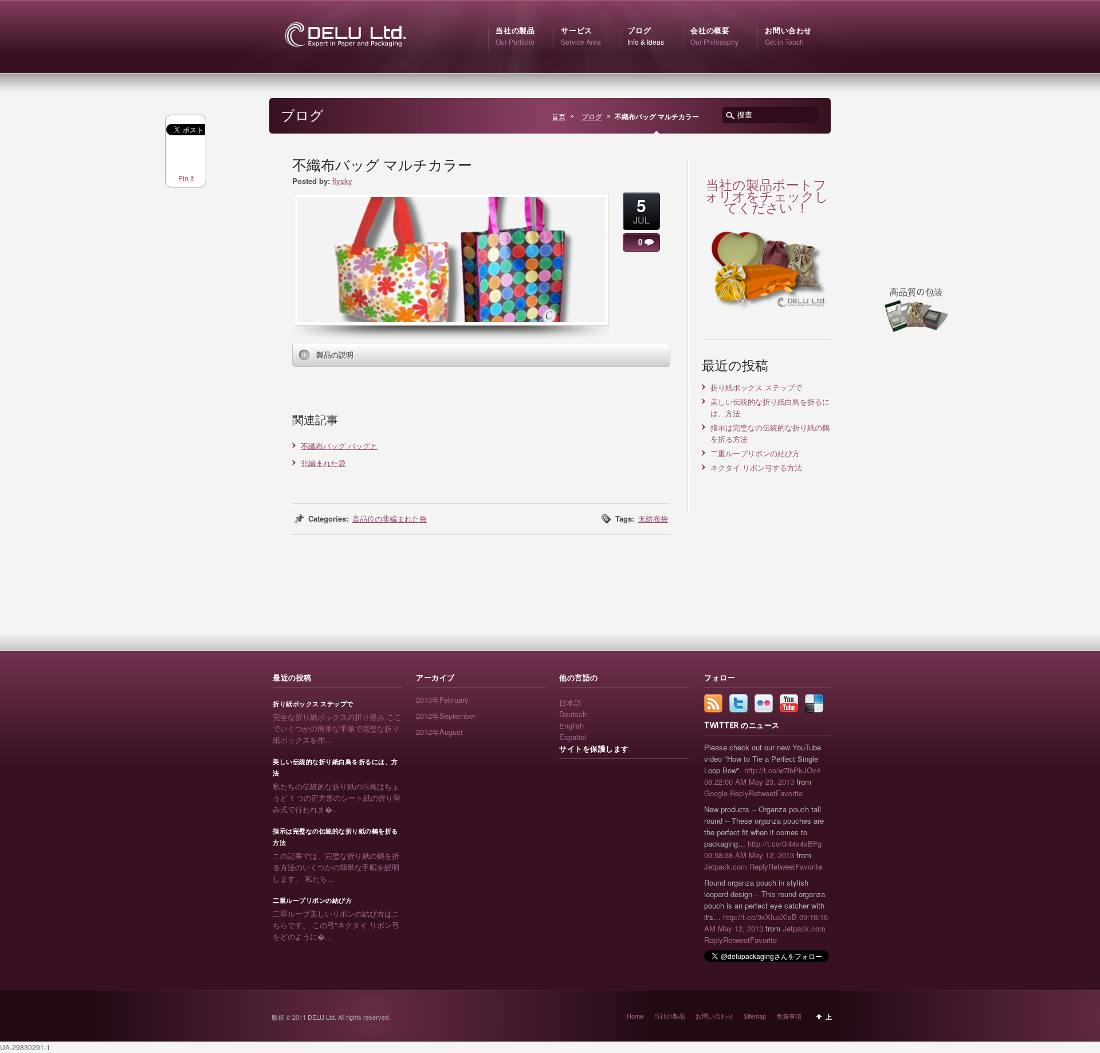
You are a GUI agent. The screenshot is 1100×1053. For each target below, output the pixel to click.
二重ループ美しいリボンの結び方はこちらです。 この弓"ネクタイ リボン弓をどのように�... (336, 925)
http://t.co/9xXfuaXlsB (760, 916)
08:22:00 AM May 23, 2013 (749, 781)
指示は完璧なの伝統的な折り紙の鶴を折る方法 (335, 837)
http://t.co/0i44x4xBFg (785, 843)
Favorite (789, 793)
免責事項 (789, 1015)
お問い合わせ (714, 1015)
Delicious (814, 703)
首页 (558, 116)
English (571, 725)
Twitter (738, 703)
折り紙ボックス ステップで (756, 387)
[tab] (481, 355)
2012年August (439, 731)
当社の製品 (669, 1015)
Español (572, 736)
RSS (713, 703)
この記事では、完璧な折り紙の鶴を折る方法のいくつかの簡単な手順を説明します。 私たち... (336, 867)
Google (716, 793)
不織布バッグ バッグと (339, 445)
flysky (342, 180)
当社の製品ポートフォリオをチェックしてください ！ (766, 196)
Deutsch (573, 713)
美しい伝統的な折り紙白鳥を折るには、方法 (335, 767)
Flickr (764, 703)
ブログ (592, 116)
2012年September (446, 715)
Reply (739, 793)
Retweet (762, 793)
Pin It (186, 178)
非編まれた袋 (323, 462)
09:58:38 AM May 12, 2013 (749, 855)
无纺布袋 (653, 518)
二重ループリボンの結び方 (755, 453)
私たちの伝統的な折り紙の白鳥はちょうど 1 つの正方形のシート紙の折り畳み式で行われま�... (336, 798)
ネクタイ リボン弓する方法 (756, 467)
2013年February (442, 699)
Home (635, 1015)
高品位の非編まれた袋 (389, 518)
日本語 (570, 702)
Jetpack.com (725, 866)
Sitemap (755, 1015)
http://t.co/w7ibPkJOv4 (782, 770)
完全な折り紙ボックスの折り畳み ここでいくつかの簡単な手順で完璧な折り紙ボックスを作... (337, 728)
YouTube (789, 703)
